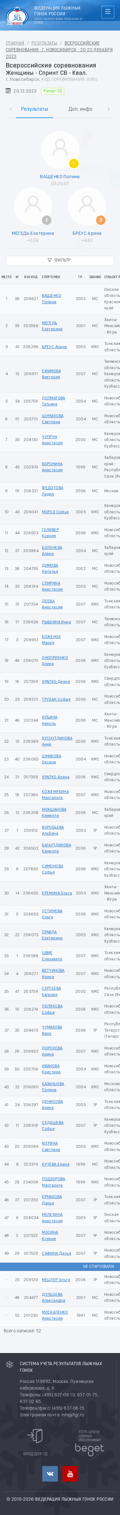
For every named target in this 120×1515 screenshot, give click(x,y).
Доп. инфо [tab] (80, 109)
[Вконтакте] (50, 1474)
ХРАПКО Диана (56, 682)
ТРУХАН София (56, 700)
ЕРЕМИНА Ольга (57, 893)
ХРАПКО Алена (55, 777)
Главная (15, 43)
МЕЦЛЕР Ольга (56, 1280)
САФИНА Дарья (56, 1254)
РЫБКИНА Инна (56, 622)
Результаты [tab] (34, 109)
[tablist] (60, 102)
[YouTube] (70, 1474)
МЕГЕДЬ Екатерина (33, 233)
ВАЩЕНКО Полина (60, 176)
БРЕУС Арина (87, 233)
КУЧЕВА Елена (55, 1164)
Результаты (44, 43)
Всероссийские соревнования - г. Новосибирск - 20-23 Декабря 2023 (59, 50)
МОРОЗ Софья (55, 512)
